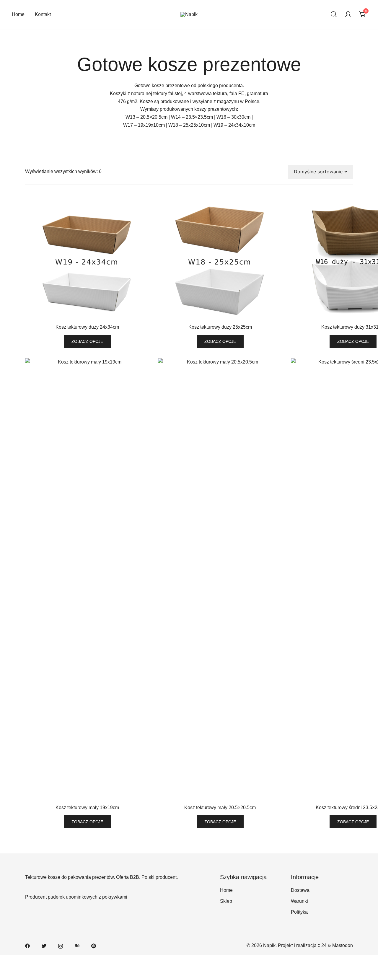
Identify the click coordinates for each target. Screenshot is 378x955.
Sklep (226, 901)
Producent (36, 896)
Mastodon (342, 945)
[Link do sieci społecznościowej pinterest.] (93, 945)
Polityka (299, 912)
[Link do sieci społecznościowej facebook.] (27, 945)
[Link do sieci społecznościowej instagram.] (60, 945)
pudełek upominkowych (72, 896)
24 (324, 945)
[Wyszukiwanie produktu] (333, 15)
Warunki (299, 901)
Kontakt (43, 14)
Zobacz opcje (87, 341)
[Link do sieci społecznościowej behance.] (77, 945)
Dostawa (300, 890)
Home (18, 14)
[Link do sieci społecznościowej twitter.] (44, 945)
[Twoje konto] (348, 15)
